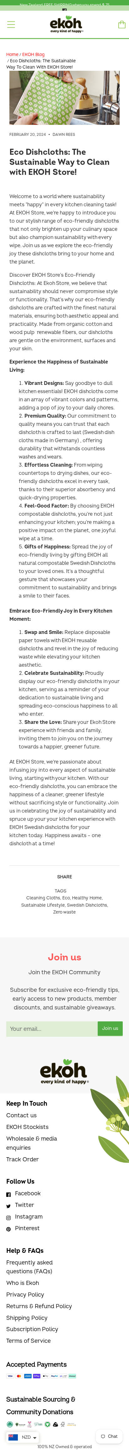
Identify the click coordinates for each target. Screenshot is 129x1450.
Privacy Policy (25, 1294)
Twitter (24, 1205)
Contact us (21, 1115)
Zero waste (64, 912)
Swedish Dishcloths (87, 905)
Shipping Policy (27, 1318)
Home (12, 54)
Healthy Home (87, 898)
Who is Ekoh (22, 1283)
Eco (66, 898)
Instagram (29, 1216)
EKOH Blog (33, 54)
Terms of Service (28, 1341)
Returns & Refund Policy (39, 1306)
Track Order (22, 1159)
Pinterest (27, 1228)
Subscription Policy (32, 1329)
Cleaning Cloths (43, 898)
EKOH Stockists (27, 1127)
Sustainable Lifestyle (43, 905)
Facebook (28, 1193)
